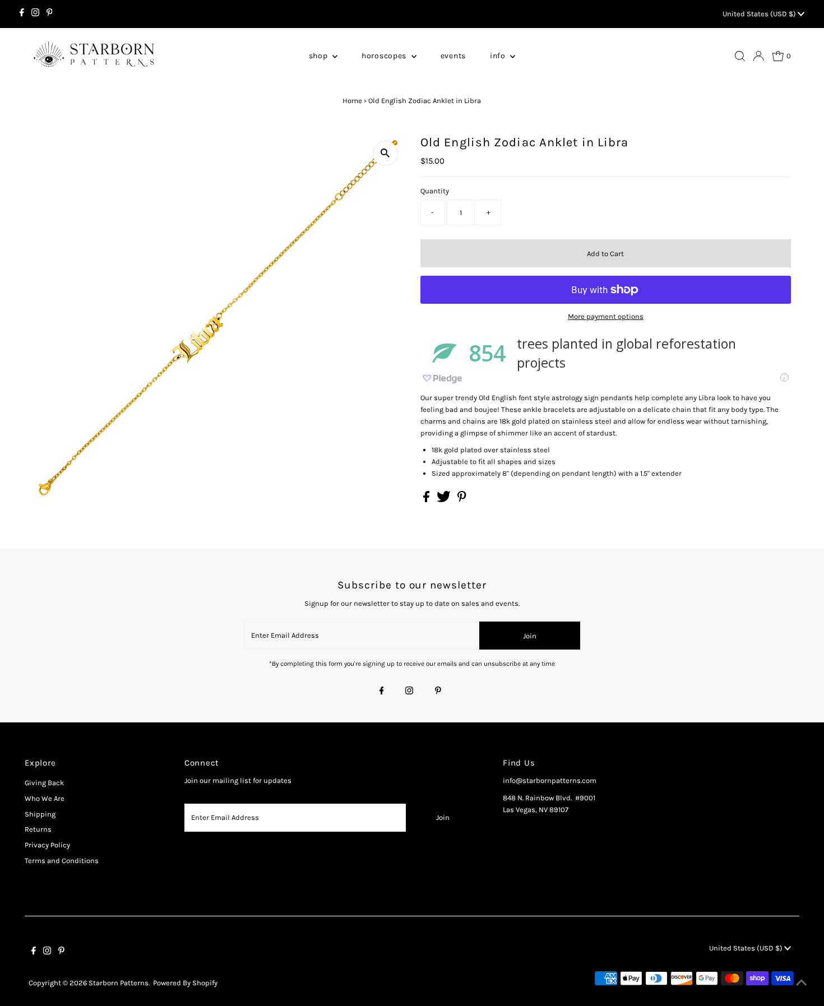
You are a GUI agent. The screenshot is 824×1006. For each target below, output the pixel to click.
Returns (38, 829)
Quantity (434, 191)
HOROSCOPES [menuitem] (385, 56)
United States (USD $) (760, 14)
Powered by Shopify (185, 983)
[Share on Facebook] (427, 499)
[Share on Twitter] (444, 499)
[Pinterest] (49, 14)
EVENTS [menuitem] (453, 56)
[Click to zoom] (385, 153)
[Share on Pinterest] (461, 499)
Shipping (40, 814)
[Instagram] (35, 14)
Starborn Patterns (119, 983)
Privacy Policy (47, 845)
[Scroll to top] (801, 983)
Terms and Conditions (62, 860)
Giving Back (44, 782)
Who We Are (44, 798)
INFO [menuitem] (499, 56)
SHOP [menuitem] (319, 56)
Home (352, 100)
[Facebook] (22, 14)
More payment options (606, 316)
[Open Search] (740, 56)
